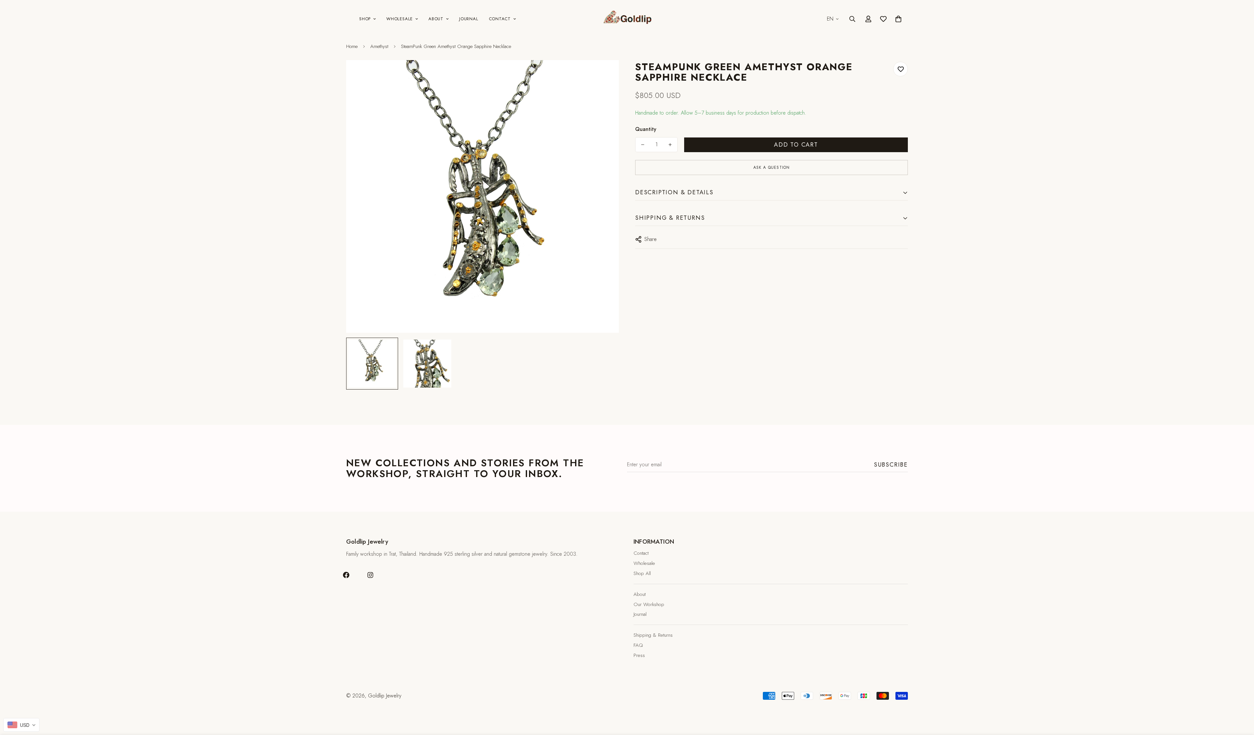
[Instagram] (370, 575)
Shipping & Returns (653, 635)
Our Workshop (649, 604)
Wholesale (399, 19)
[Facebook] (346, 575)
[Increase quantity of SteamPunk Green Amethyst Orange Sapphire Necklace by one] (670, 144)
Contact (500, 19)
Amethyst (379, 46)
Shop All (642, 573)
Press (639, 655)
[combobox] (21, 725)
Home (352, 46)
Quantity (645, 129)
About (435, 19)
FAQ (638, 645)
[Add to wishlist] (900, 69)
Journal (468, 19)
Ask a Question (771, 167)
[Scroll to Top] (1241, 699)
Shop (365, 19)
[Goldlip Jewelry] (627, 19)
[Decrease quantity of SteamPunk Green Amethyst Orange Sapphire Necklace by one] (642, 144)
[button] (898, 18)
